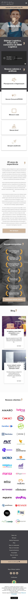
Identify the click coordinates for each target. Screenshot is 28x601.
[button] (26, 3)
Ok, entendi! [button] (14, 597)
